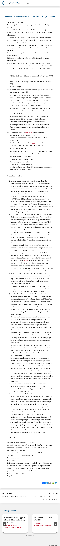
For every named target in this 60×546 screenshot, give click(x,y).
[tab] (26, 535)
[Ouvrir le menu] (57, 3)
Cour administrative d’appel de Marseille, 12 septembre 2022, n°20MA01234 (14, 520)
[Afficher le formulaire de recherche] (34, 3)
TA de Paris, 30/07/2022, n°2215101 (14, 495)
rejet (33, 143)
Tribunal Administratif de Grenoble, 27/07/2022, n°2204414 (46, 496)
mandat (26, 260)
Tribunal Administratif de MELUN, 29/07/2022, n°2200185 (30, 16)
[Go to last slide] (4, 524)
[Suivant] (55, 524)
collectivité (28, 133)
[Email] (49, 483)
